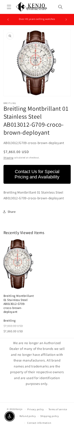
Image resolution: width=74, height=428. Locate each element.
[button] (9, 7)
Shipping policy (49, 416)
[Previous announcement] (8, 19)
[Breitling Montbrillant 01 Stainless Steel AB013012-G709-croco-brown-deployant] (18, 264)
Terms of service (58, 409)
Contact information (39, 422)
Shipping (8, 157)
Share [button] (12, 211)
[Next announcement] (66, 19)
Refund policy (28, 416)
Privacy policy (35, 409)
